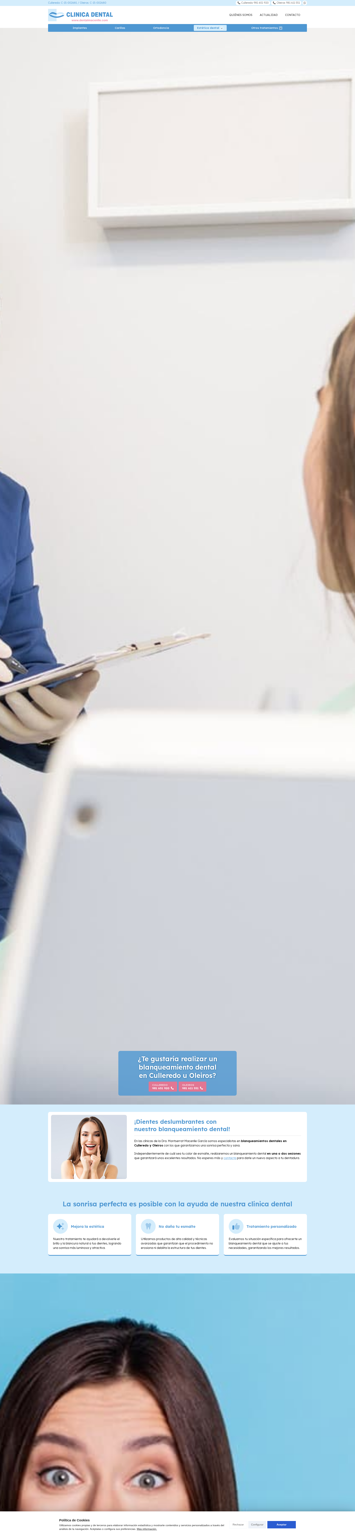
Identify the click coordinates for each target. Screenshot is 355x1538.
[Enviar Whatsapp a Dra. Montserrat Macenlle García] (304, 3)
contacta (230, 1158)
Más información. (147, 1528)
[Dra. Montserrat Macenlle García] (80, 15)
